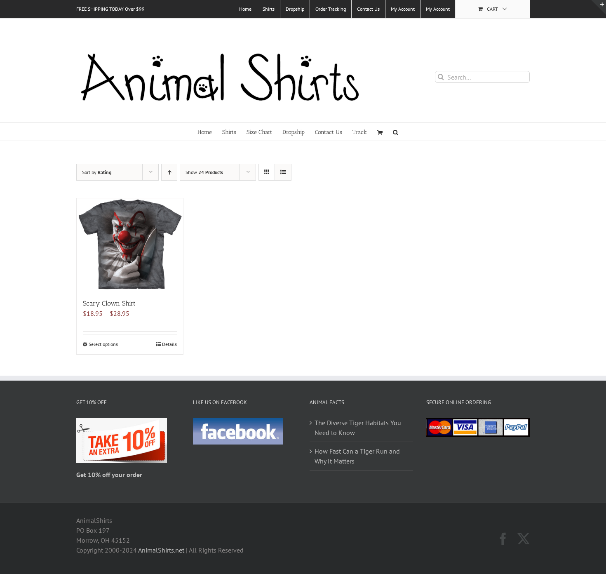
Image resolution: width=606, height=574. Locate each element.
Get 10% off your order (109, 474)
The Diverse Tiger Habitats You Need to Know (358, 428)
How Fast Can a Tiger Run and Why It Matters (357, 456)
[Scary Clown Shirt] (130, 244)
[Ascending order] (169, 172)
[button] (395, 132)
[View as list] (283, 172)
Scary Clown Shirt (109, 303)
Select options (103, 344)
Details (169, 344)
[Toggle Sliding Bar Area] (598, 7)
